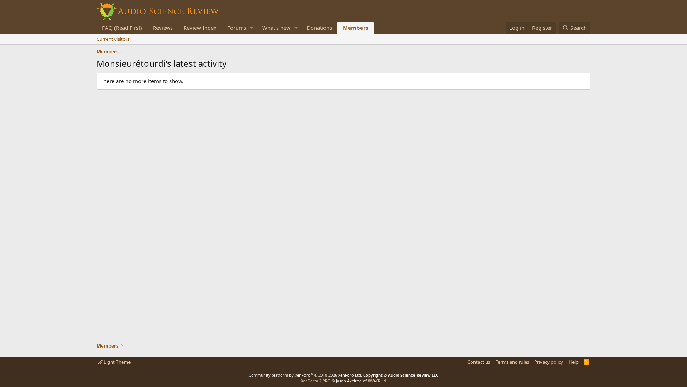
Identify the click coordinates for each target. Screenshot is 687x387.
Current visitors (113, 39)
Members (355, 27)
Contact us (478, 362)
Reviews (163, 27)
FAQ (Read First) (122, 27)
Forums (236, 27)
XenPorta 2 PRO (316, 380)
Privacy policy (548, 362)
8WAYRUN (377, 380)
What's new (276, 27)
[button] (252, 28)
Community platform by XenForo (305, 375)
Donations (319, 27)
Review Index (200, 27)
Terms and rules (512, 362)
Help (574, 362)
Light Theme (117, 362)
